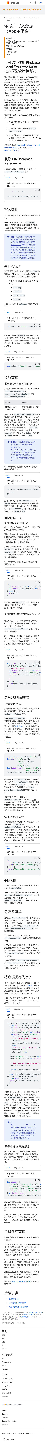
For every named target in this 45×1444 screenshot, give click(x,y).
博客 (3, 1358)
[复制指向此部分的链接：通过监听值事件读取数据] (38, 384)
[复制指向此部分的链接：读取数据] (20, 377)
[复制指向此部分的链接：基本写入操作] (23, 266)
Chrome (4, 1414)
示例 (3, 1342)
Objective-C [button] (18, 178)
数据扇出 (18, 726)
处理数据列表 (14, 1299)
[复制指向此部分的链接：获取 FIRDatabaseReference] (23, 163)
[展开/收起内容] (14, 38)
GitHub (4, 1349)
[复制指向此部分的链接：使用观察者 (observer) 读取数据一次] (6, 616)
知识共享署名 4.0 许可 (36, 1312)
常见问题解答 (6, 1393)
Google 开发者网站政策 (21, 1317)
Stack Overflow (7, 1382)
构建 (8, 20)
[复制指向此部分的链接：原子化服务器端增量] (32, 1147)
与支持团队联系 (7, 1379)
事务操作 (28, 986)
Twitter (4, 1366)
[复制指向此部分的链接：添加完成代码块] (26, 817)
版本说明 (5, 1389)
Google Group (7, 1386)
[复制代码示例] (39, 190)
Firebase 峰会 (6, 1362)
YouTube (5, 1369)
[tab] (8, 177)
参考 (3, 1338)
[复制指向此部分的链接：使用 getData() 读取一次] (30, 523)
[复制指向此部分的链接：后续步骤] (20, 1293)
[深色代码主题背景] (35, 190)
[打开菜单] (3, 2)
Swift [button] (8, 178)
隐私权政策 (11, 1434)
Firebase (7, 18)
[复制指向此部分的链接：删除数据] (18, 881)
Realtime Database (31, 9)
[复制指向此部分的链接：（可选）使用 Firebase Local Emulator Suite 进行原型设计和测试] (38, 71)
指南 (3, 1335)
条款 (3, 1434)
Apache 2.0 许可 (28, 1315)
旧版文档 (5, 1396)
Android (4, 1410)
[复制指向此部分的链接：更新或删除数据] (31, 697)
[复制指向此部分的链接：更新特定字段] (23, 704)
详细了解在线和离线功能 (21, 1281)
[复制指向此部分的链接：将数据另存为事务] (34, 977)
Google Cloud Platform (10, 1421)
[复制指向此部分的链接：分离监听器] (24, 912)
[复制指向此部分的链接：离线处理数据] (27, 1231)
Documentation (10, 9)
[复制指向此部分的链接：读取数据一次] (23, 518)
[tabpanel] (22, 191)
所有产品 (5, 1425)
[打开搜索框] (31, 2)
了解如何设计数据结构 (17, 1303)
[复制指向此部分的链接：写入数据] (20, 209)
